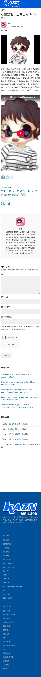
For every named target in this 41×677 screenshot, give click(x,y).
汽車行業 (6, 661)
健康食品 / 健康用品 (10, 614)
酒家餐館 (6, 630)
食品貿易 (6, 634)
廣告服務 (6, 552)
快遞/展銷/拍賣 (8, 657)
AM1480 (6, 582)
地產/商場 (6, 641)
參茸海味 (6, 669)
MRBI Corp (7, 559)
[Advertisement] (20, 470)
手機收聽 (6, 548)
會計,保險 (6, 618)
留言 (3, 274)
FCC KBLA (6, 594)
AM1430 (6, 579)
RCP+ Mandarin (8, 563)
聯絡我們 (16, 424)
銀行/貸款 (6, 653)
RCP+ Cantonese (9, 567)
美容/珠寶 (6, 611)
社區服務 (6, 665)
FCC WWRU (7, 598)
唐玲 (3, 10)
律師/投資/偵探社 (9, 622)
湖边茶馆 (6, 203)
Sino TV (6, 571)
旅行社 (5, 638)
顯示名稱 (5, 297)
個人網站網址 (6, 317)
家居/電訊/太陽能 (9, 645)
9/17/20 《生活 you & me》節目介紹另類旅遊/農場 (19, 192)
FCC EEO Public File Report (12, 586)
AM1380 (6, 575)
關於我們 (6, 540)
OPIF (5, 590)
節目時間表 (7, 544)
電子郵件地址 (7, 307)
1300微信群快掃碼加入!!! (23, 444)
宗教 (4, 649)
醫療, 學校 (6, 626)
